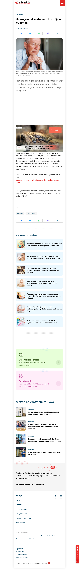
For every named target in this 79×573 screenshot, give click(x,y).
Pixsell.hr (32, 539)
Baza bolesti (20, 523)
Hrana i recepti (21, 509)
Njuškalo (55, 536)
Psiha (18, 500)
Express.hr (40, 539)
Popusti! (25, 539)
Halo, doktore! (21, 514)
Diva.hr (40, 536)
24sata (18, 539)
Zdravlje (19, 496)
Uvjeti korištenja (21, 554)
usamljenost (31, 213)
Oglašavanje (20, 549)
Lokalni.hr (47, 536)
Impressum (20, 552)
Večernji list (20, 536)
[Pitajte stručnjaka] (77, 554)
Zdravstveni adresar (23, 518)
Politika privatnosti (22, 557)
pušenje (20, 213)
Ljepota (19, 505)
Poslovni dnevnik (31, 536)
